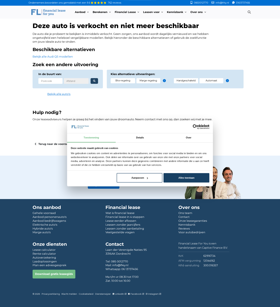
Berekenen (100, 12)
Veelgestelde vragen (120, 232)
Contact (184, 216)
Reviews (184, 228)
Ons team (185, 213)
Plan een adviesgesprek (49, 265)
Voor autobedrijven (191, 232)
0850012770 (201, 2)
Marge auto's (42, 232)
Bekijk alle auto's (58, 94)
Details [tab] (140, 137)
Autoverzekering (44, 257)
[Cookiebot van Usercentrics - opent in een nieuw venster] (195, 126)
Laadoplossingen (45, 261)
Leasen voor (151, 12)
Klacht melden (69, 294)
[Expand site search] (249, 12)
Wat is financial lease (119, 213)
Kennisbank (175, 12)
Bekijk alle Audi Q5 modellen (53, 56)
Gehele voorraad (44, 213)
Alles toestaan (186, 177)
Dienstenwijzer (103, 294)
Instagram (153, 294)
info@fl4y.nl (222, 2)
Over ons (196, 12)
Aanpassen (137, 177)
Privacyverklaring (51, 294)
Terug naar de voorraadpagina (59, 144)
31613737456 (242, 2)
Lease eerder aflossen (120, 220)
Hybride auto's (43, 228)
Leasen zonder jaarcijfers (122, 224)
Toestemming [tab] (91, 137)
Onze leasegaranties (192, 220)
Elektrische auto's (45, 224)
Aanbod (80, 12)
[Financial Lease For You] (48, 12)
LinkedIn (119, 294)
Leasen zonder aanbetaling (124, 228)
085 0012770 (119, 261)
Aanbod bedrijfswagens (49, 220)
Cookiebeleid (86, 294)
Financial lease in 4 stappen (124, 216)
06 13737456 (129, 269)
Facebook (136, 294)
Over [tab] (188, 137)
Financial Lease (125, 12)
